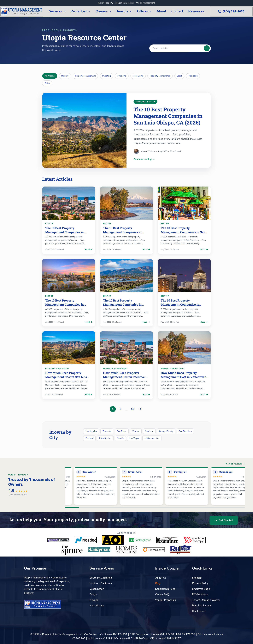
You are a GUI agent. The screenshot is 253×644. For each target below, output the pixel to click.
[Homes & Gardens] (126, 549)
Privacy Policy (200, 583)
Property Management (85, 75)
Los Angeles (91, 431)
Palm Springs (105, 438)
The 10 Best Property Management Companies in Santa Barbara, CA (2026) (122, 304)
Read (87, 249)
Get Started (226, 520)
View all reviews (233, 463)
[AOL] (113, 540)
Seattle (120, 438)
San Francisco (185, 431)
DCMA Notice (200, 594)
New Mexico (97, 605)
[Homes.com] (154, 549)
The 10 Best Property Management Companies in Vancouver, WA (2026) (122, 232)
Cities (47, 83)
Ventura (135, 431)
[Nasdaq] (86, 540)
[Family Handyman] (99, 549)
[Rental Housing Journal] (181, 549)
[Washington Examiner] (167, 540)
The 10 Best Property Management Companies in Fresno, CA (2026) (180, 304)
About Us (160, 577)
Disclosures (199, 611)
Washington (97, 589)
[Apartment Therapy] (195, 540)
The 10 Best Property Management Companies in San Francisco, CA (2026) (183, 232)
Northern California (101, 583)
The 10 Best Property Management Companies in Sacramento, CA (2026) (64, 304)
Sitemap (197, 577)
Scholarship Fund (165, 589)
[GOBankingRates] (140, 540)
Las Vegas (134, 438)
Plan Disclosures (202, 605)
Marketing (193, 75)
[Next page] (140, 409)
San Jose (149, 431)
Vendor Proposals (165, 600)
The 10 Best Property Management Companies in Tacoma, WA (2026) (64, 232)
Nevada (94, 600)
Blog (158, 583)
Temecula (107, 431)
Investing (106, 75)
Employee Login (201, 589)
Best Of (64, 75)
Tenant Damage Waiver (206, 600)
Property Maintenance (160, 75)
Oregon (94, 594)
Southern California (101, 577)
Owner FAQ (162, 594)
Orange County (166, 431)
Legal (179, 75)
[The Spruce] (72, 549)
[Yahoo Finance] (58, 540)
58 (132, 409)
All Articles (50, 75)
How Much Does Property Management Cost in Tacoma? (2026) (124, 377)
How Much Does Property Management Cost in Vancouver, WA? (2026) (183, 377)
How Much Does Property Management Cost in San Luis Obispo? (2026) (66, 377)
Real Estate (138, 75)
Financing (121, 75)
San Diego (121, 431)
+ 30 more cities (152, 438)
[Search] (207, 48)
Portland (89, 438)
